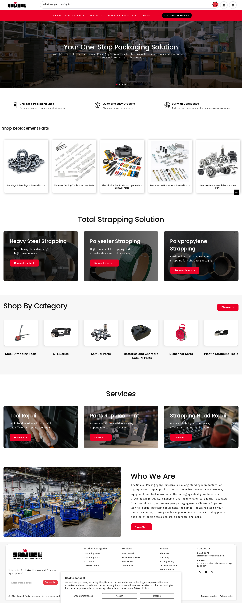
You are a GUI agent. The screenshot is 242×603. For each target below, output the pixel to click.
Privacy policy (227, 596)
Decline (157, 595)
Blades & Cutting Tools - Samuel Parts (74, 185)
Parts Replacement (131, 557)
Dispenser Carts (181, 354)
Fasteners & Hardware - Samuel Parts (170, 185)
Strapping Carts (92, 557)
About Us (140, 526)
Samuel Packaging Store (29, 596)
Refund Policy (167, 569)
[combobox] (129, 4)
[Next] (236, 192)
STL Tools (89, 561)
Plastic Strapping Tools (221, 354)
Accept (119, 595)
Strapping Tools (92, 553)
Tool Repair (128, 561)
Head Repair (128, 553)
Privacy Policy (141, 588)
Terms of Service (168, 565)
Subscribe (50, 582)
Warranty (164, 557)
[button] (116, 84)
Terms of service (209, 596)
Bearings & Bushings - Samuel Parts (26, 185)
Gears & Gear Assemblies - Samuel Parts (218, 186)
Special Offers (91, 565)
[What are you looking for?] (215, 4)
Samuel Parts (101, 354)
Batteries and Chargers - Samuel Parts (141, 356)
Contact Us (127, 565)
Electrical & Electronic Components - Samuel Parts (122, 186)
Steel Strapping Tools (21, 354)
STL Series (61, 354)
